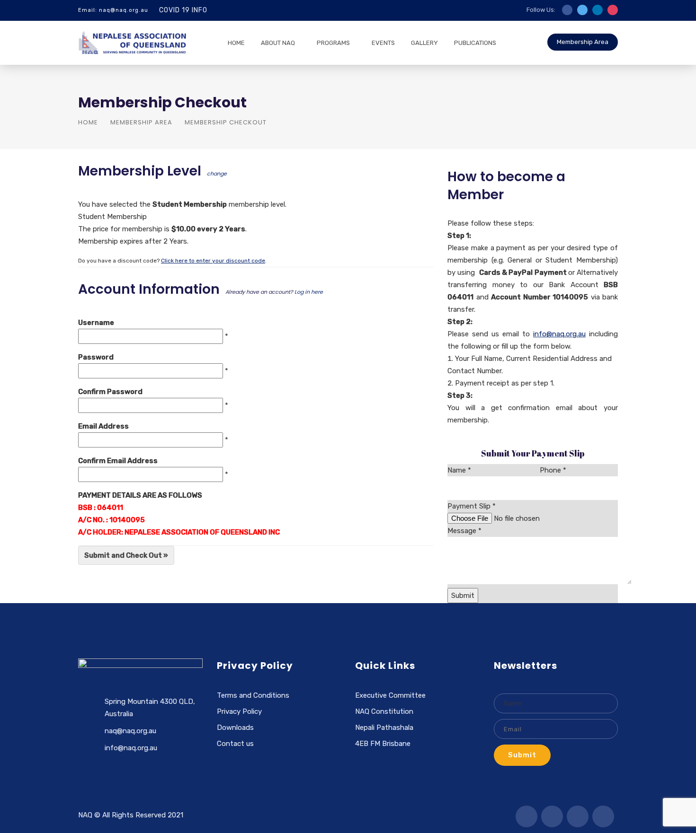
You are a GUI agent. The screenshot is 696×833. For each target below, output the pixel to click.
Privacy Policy (239, 711)
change (217, 173)
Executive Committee (390, 695)
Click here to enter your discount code (213, 260)
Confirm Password (110, 391)
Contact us (235, 743)
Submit (522, 755)
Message (464, 530)
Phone (553, 470)
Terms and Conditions (253, 695)
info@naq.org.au (559, 334)
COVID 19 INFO (183, 10)
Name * (459, 470)
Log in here (308, 292)
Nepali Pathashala (384, 727)
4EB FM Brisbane (382, 743)
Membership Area (582, 41)
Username (96, 322)
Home (88, 122)
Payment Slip (471, 506)
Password (96, 357)
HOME (236, 42)
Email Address (103, 426)
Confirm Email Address (118, 460)
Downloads (235, 727)
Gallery (424, 42)
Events (383, 42)
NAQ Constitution (384, 711)
